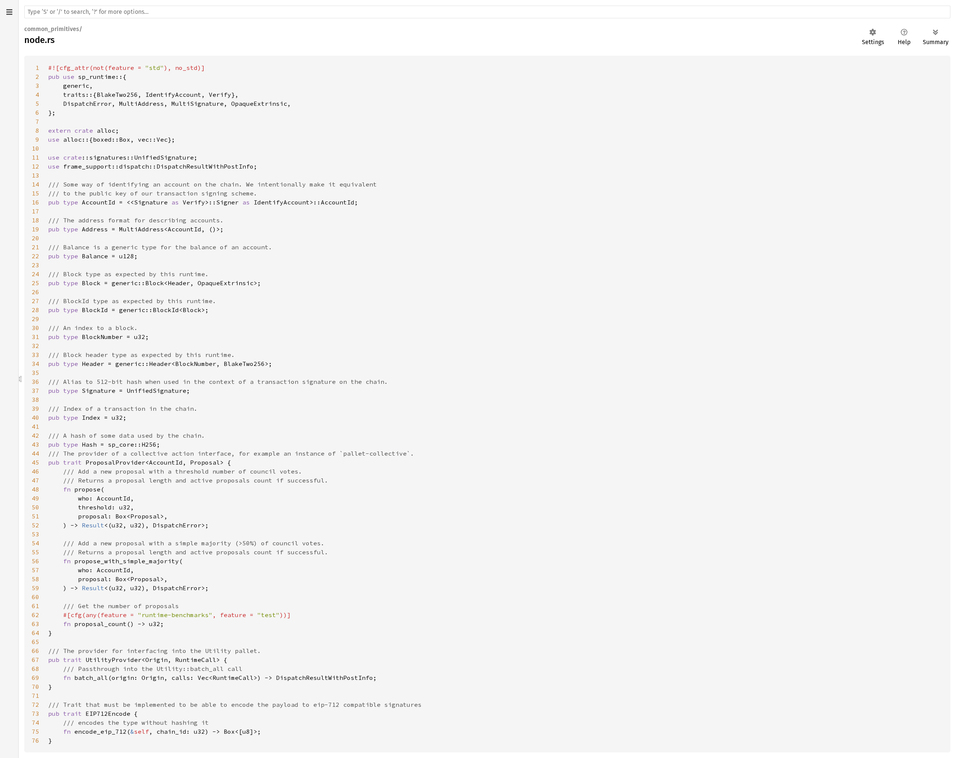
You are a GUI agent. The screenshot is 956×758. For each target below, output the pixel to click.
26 (35, 292)
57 (35, 570)
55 (35, 552)
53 (35, 534)
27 (35, 301)
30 (35, 328)
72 (35, 704)
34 (35, 363)
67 (35, 659)
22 (35, 256)
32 (35, 345)
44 (35, 453)
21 (35, 247)
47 (35, 480)
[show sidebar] (9, 12)
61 (35, 606)
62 (35, 615)
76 (35, 740)
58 (35, 579)
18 (35, 220)
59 (35, 588)
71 (35, 695)
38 (35, 399)
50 (35, 507)
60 (35, 597)
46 (35, 471)
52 (35, 525)
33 (35, 354)
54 (35, 543)
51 (35, 516)
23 (35, 265)
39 (35, 408)
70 (35, 686)
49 (35, 498)
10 (35, 148)
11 (35, 157)
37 (35, 390)
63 (35, 624)
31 (35, 337)
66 (35, 650)
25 (35, 283)
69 (35, 677)
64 (35, 633)
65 (35, 641)
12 (35, 166)
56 (35, 561)
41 (35, 426)
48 (35, 489)
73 (35, 713)
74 (35, 722)
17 (35, 211)
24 (35, 274)
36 (35, 381)
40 (35, 417)
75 (35, 731)
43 (35, 444)
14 (35, 184)
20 (35, 238)
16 (35, 202)
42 (35, 435)
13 (35, 175)
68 (35, 668)
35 (35, 372)
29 (35, 319)
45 (35, 462)
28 (35, 310)
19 (35, 229)
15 (35, 193)
